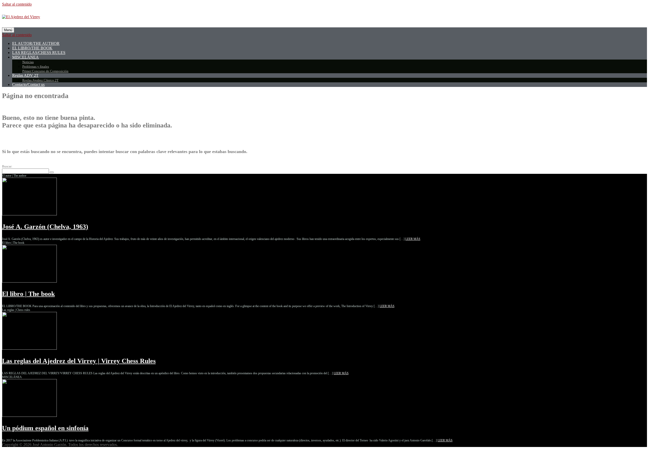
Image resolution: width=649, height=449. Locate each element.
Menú (8, 30)
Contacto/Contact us (28, 84)
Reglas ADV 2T (25, 75)
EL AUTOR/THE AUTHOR (36, 43)
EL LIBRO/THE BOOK (32, 48)
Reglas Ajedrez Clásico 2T (40, 80)
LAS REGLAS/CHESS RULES (38, 52)
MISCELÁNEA (25, 57)
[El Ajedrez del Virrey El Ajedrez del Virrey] (21, 17)
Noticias (28, 62)
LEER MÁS (412, 239)
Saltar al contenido (17, 4)
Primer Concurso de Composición (45, 71)
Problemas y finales (35, 66)
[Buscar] (52, 172)
